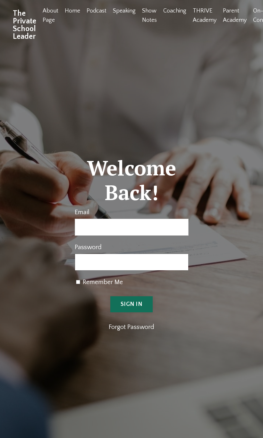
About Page (50, 15)
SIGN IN (131, 304)
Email (82, 212)
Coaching (174, 11)
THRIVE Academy (204, 15)
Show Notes (149, 15)
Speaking (124, 11)
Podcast (96, 11)
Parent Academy (235, 15)
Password (88, 247)
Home (72, 11)
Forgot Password (131, 327)
